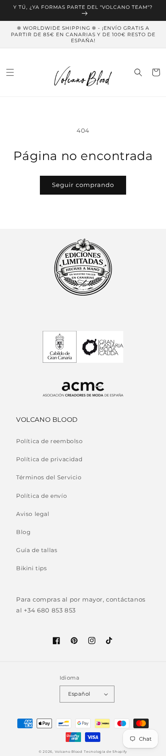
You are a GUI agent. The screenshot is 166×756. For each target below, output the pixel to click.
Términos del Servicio (49, 477)
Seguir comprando (83, 185)
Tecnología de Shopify (105, 752)
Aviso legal (33, 514)
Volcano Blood (69, 752)
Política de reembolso (49, 441)
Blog (23, 532)
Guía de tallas (36, 550)
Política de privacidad (49, 459)
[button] (10, 72)
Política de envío (41, 495)
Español (79, 693)
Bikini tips (31, 568)
